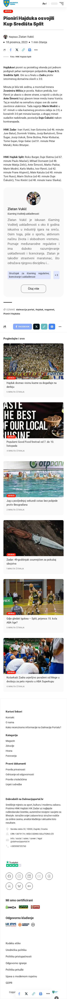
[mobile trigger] (61, 3)
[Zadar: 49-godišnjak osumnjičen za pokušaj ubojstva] (33, 538)
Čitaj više (33, 288)
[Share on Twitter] (17, 50)
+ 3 (56, 275)
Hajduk (39, 309)
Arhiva (8, 11)
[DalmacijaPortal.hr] (10, 3)
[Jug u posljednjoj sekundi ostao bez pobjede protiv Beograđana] (33, 479)
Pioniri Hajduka (11, 313)
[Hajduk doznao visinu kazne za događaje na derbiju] (33, 361)
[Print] (29, 50)
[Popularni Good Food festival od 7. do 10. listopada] (33, 420)
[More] (36, 50)
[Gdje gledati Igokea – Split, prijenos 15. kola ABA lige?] (33, 597)
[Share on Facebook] (10, 50)
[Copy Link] (23, 50)
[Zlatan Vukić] (33, 198)
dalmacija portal (25, 309)
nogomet (49, 309)
